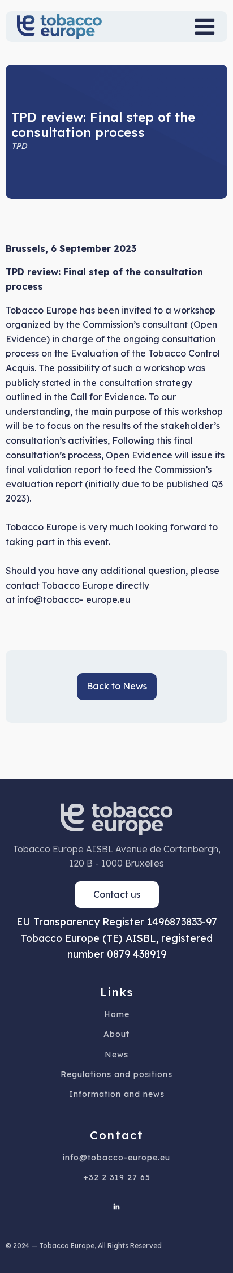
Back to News (117, 686)
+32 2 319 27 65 (116, 1177)
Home (117, 1014)
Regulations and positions (116, 1074)
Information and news (117, 1094)
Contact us (116, 894)
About (116, 1034)
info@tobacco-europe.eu (116, 1158)
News (116, 1055)
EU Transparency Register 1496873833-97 (116, 921)
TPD (19, 146)
